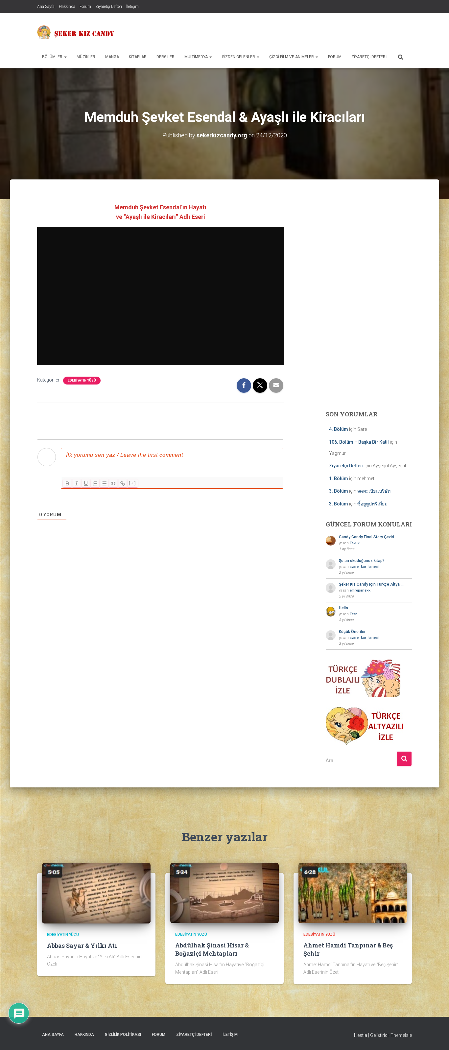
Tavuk (355, 543)
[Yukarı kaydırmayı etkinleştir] (436, 1037)
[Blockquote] (113, 483)
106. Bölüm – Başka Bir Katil (359, 442)
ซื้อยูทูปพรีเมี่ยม (372, 503)
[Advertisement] (292, 31)
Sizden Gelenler (239, 57)
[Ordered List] (95, 483)
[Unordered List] (104, 483)
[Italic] (76, 483)
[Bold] (67, 483)
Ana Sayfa (46, 6)
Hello (343, 608)
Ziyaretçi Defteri (108, 6)
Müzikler (86, 57)
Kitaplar (138, 57)
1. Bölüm (338, 478)
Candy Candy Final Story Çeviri (366, 537)
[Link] (122, 483)
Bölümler (52, 57)
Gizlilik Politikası (123, 1034)
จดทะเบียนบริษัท (373, 491)
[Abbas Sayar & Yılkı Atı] (96, 893)
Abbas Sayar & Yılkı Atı (82, 945)
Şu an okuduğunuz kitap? (362, 560)
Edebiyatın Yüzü (82, 380)
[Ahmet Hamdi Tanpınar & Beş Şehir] (352, 892)
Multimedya (196, 57)
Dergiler (165, 57)
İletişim (132, 6)
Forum (85, 6)
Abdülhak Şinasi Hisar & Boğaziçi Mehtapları (212, 949)
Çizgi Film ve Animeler (292, 57)
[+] (132, 482)
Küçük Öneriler (352, 631)
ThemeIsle (401, 1035)
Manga (112, 57)
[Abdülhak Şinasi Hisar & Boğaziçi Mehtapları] (224, 892)
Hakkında (67, 6)
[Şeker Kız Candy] (75, 32)
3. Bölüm (338, 491)
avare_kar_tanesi (364, 567)
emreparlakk (360, 590)
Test (353, 614)
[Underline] (85, 483)
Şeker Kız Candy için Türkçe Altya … (371, 584)
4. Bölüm (338, 429)
